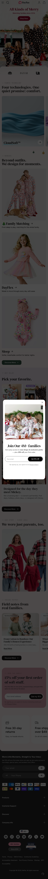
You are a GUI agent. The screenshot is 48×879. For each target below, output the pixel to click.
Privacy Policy (34, 464)
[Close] (42, 402)
